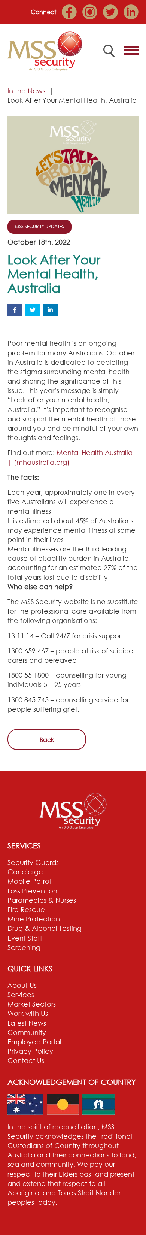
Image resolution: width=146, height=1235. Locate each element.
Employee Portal (34, 1042)
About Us (22, 985)
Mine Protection (33, 919)
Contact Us (25, 1060)
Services (20, 994)
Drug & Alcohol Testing (44, 928)
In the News (26, 91)
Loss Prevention (32, 891)
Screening (23, 947)
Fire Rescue (26, 909)
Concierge (25, 872)
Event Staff (24, 938)
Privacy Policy (30, 1051)
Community (26, 1032)
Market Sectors (31, 1004)
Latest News (26, 1023)
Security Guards (33, 862)
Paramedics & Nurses (41, 900)
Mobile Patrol (29, 881)
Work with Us (27, 1013)
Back (47, 740)
